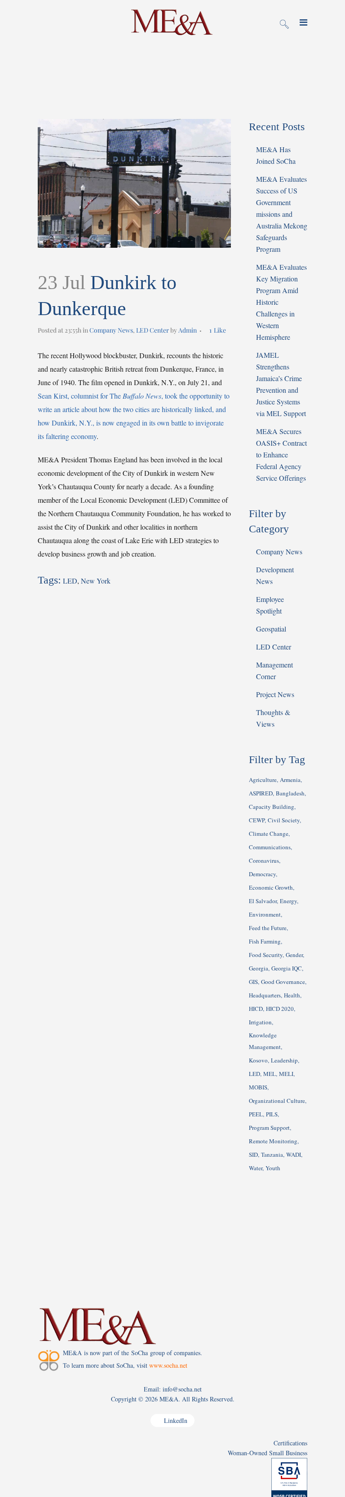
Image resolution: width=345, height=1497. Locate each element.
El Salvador (263, 901)
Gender (294, 955)
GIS (253, 982)
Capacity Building (271, 807)
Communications (270, 847)
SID (253, 1154)
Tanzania (272, 1154)
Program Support (269, 1128)
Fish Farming (265, 941)
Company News (111, 330)
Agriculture (263, 780)
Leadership (284, 1060)
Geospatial (271, 628)
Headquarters (265, 995)
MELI (286, 1074)
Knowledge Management (265, 1041)
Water (255, 1168)
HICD (256, 1009)
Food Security (266, 955)
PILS (272, 1114)
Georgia (258, 968)
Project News (275, 694)
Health (292, 995)
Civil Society (284, 820)
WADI (293, 1154)
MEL (269, 1074)
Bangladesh (290, 793)
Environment (265, 914)
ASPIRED (261, 793)
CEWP (257, 820)
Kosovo (258, 1060)
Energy (288, 901)
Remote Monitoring (273, 1141)
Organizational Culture (277, 1101)
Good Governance (283, 982)
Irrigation (260, 1022)
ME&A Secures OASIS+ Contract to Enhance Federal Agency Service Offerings (281, 454)
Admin (187, 330)
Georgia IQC (286, 968)
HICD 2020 (280, 1009)
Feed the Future (268, 928)
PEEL (256, 1114)
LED (70, 580)
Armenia (290, 780)
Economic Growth (271, 887)
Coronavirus (264, 860)
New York (96, 580)
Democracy (262, 874)
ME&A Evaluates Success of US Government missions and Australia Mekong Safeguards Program (281, 214)
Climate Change (268, 834)
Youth (272, 1168)
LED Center (152, 330)
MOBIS (258, 1087)
